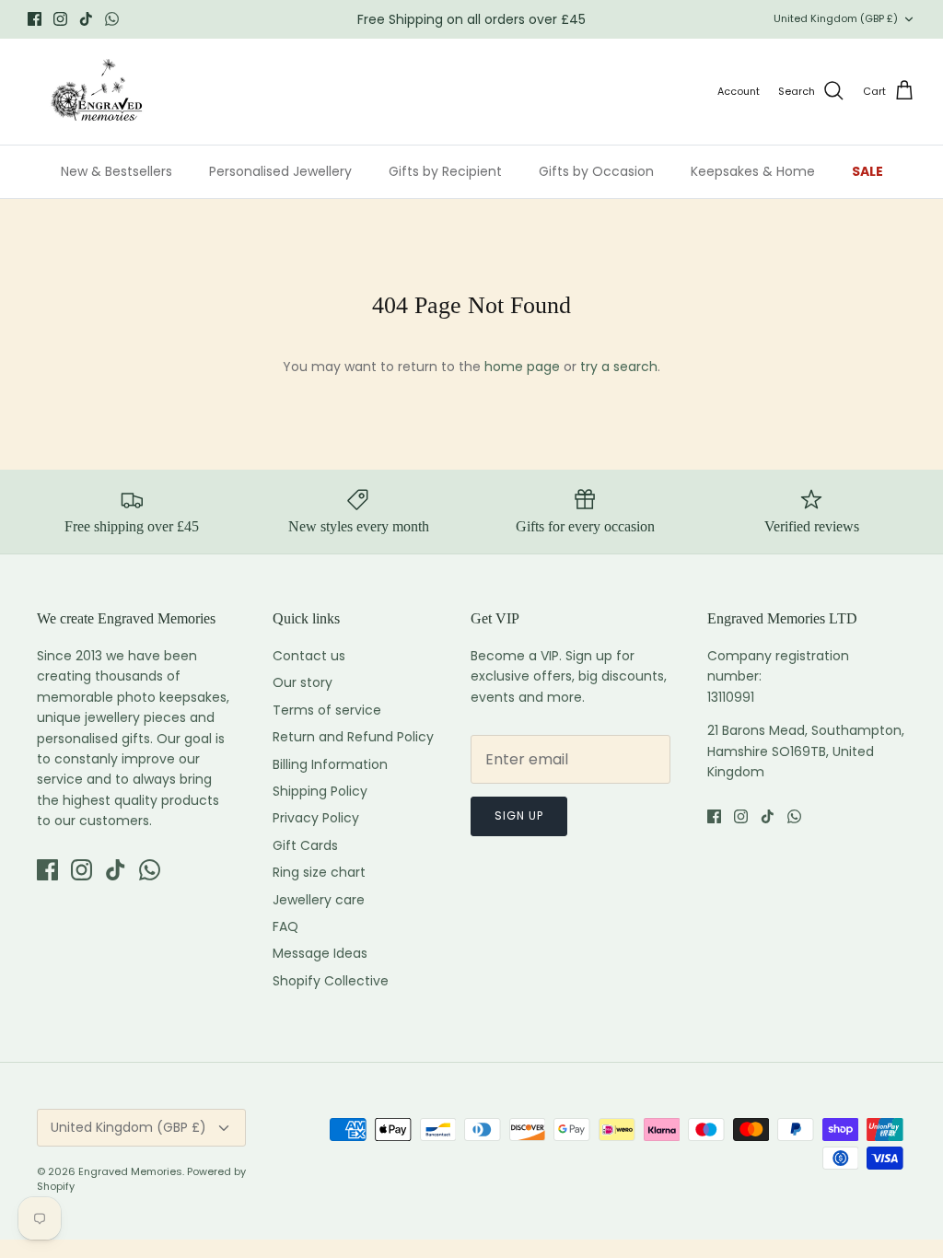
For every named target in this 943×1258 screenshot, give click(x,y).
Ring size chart (319, 872)
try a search (619, 366)
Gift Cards (305, 845)
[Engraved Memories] (97, 91)
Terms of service (327, 710)
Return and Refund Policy (353, 737)
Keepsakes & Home (753, 171)
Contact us (309, 655)
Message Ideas (320, 953)
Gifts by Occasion (596, 171)
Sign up (519, 815)
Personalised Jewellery (280, 171)
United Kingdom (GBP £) (836, 18)
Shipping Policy (320, 791)
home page (522, 366)
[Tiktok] (86, 19)
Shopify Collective (331, 981)
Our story (302, 682)
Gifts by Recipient (445, 171)
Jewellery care (319, 900)
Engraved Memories (130, 1171)
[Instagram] (60, 19)
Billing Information (330, 764)
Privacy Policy (316, 818)
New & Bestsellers (116, 171)
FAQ (285, 926)
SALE (867, 171)
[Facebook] (34, 19)
